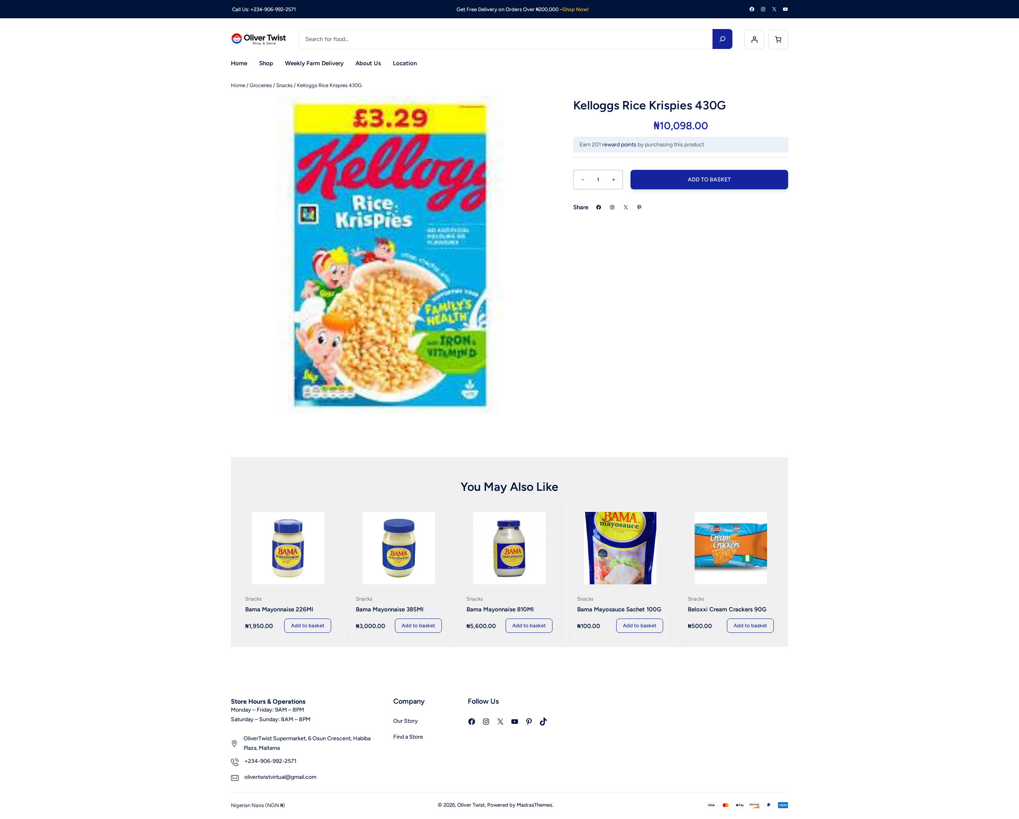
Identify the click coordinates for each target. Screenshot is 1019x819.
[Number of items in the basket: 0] (778, 39)
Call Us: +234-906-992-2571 (263, 9)
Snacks (284, 85)
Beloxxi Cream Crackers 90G (727, 609)
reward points (619, 144)
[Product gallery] (390, 255)
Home (238, 85)
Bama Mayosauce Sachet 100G (619, 609)
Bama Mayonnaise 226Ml (279, 609)
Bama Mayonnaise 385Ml (390, 609)
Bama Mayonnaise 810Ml (500, 609)
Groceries (261, 85)
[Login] (754, 39)
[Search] (722, 39)
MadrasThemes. (535, 805)
